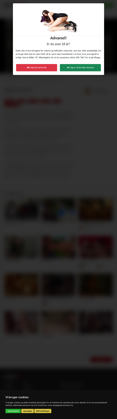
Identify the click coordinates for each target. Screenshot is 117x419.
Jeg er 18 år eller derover (80, 68)
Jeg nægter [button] (27, 411)
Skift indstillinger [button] (42, 411)
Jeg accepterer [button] (13, 411)
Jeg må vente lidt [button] (37, 68)
